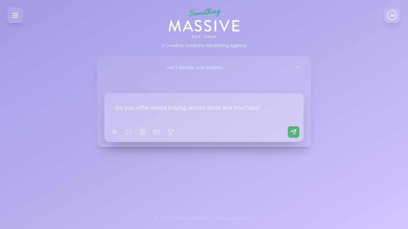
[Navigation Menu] (15, 15)
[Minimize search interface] (297, 67)
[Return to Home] (392, 15)
